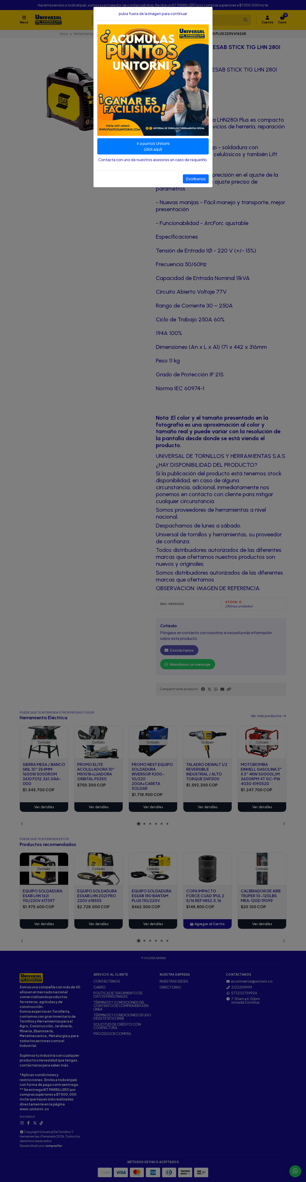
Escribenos (196, 178)
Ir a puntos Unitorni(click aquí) (153, 146)
